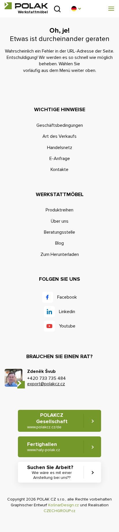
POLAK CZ (26, 5)
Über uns (59, 221)
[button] (76, 8)
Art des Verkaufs (59, 136)
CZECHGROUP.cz (59, 510)
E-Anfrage (59, 158)
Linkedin (67, 312)
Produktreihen (59, 210)
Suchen (57, 8)
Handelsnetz (59, 147)
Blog (59, 243)
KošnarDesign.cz (63, 505)
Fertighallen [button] (43, 446)
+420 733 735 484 (46, 378)
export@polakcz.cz (46, 384)
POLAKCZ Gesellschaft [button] (47, 420)
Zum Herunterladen (59, 254)
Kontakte (59, 169)
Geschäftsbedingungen (59, 125)
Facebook (67, 297)
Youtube (67, 326)
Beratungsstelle (59, 232)
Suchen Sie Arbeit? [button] (50, 472)
